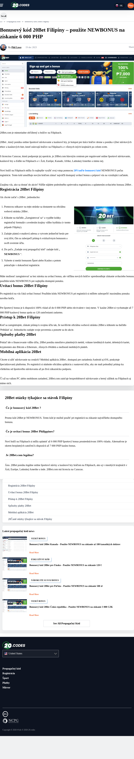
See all (3, 16)
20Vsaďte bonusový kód (102, 179)
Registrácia (9, 696)
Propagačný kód (12, 691)
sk (121, 5)
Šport (5, 701)
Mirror (6, 710)
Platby (6, 705)
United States (16, 676)
